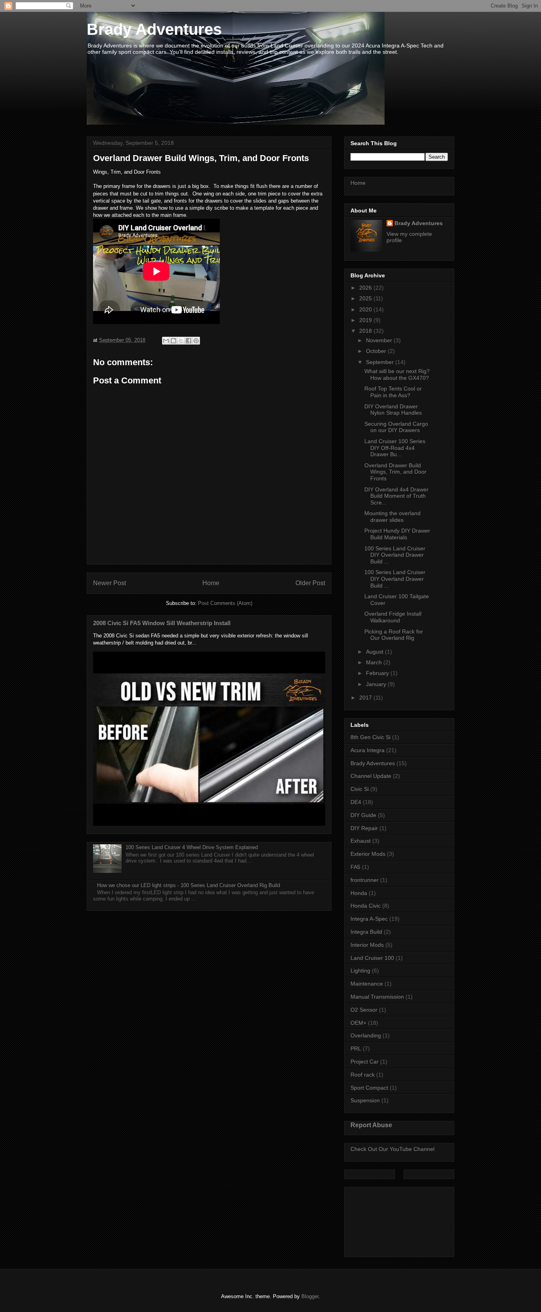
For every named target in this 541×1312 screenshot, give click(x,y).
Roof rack (363, 1074)
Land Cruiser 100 (372, 958)
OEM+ (358, 1023)
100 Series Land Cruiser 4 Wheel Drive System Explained (192, 847)
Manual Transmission (377, 996)
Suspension (365, 1100)
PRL (356, 1048)
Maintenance (367, 983)
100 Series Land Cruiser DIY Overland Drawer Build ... (394, 555)
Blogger (309, 1296)
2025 (366, 298)
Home (210, 583)
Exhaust (361, 841)
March (374, 662)
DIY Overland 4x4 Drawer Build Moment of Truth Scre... (396, 496)
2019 (366, 320)
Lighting (360, 970)
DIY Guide (363, 815)
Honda (359, 893)
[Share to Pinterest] (196, 341)
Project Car (365, 1061)
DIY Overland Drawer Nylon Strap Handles (393, 409)
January (377, 684)
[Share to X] (181, 341)
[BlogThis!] (173, 341)
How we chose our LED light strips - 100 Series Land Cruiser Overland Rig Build (188, 885)
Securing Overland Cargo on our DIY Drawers (396, 427)
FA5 (355, 867)
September (380, 362)
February (378, 673)
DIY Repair (364, 828)
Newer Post (109, 583)
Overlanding (366, 1035)
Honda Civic (366, 905)
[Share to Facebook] (188, 341)
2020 (366, 309)
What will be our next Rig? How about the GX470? (397, 374)
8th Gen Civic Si (371, 737)
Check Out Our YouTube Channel (392, 1149)
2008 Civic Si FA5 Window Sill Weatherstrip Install (161, 623)
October (377, 351)
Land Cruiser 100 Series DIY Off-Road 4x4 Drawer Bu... (394, 448)
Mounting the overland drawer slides (392, 516)
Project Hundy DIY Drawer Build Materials (397, 533)
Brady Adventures (154, 29)
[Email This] (166, 341)
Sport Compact (369, 1087)
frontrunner (365, 880)
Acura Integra (368, 750)
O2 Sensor (364, 1010)
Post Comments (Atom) (225, 603)
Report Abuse (371, 1124)
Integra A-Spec (369, 919)
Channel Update (371, 776)
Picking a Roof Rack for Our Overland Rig (393, 634)
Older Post (310, 583)
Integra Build (366, 932)
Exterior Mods (368, 854)
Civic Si (360, 789)
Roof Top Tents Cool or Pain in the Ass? (393, 391)
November (380, 340)
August (375, 651)
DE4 (356, 802)
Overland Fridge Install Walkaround (392, 617)
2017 (366, 697)
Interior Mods (367, 945)
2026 (366, 287)
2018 (366, 331)
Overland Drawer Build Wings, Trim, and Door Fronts (395, 472)
